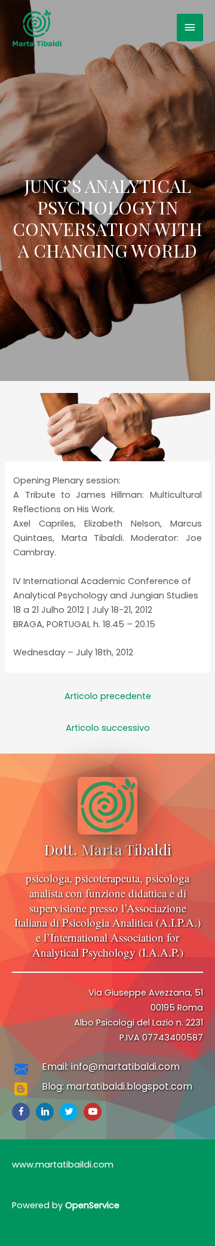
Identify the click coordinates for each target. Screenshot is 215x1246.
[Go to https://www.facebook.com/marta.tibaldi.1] (21, 1112)
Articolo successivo (108, 728)
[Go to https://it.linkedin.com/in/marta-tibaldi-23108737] (45, 1112)
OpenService (92, 1205)
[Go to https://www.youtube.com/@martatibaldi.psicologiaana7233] (93, 1112)
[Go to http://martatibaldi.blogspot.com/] (107, 1090)
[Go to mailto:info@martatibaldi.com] (107, 1070)
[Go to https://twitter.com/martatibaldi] (69, 1112)
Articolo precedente (107, 696)
